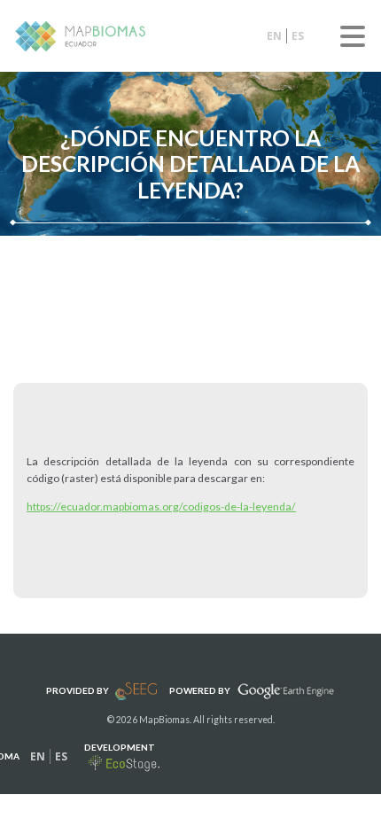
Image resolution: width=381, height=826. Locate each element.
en (274, 36)
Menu (352, 36)
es (298, 36)
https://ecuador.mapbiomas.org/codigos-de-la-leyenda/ (161, 506)
